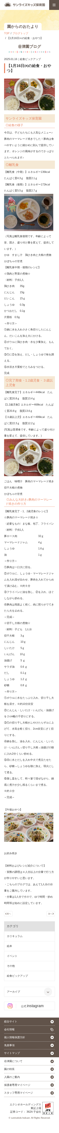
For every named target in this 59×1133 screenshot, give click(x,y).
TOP (7, 33)
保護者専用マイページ (17, 1085)
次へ (50, 914)
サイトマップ (12, 1053)
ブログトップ (20, 33)
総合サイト (10, 1021)
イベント (12, 956)
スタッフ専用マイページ (18, 1092)
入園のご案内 (12, 1077)
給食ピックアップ (17, 975)
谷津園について (13, 1061)
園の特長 (9, 1069)
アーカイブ (13, 991)
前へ (9, 914)
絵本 (9, 946)
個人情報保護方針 (14, 1037)
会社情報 (9, 1029)
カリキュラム (15, 936)
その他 (11, 965)
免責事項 (9, 1045)
